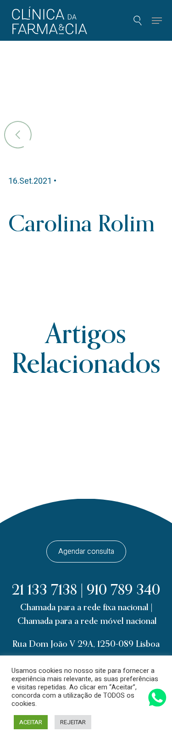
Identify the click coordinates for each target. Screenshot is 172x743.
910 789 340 (123, 590)
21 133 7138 (44, 590)
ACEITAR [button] (30, 722)
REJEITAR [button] (73, 722)
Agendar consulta (86, 551)
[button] (156, 20)
